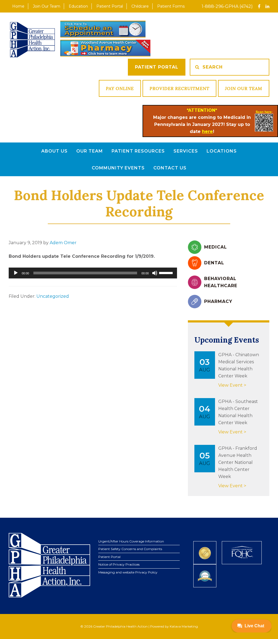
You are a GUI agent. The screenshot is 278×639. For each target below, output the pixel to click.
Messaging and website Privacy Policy (127, 572)
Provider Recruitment (179, 88)
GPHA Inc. (32, 39)
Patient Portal (156, 67)
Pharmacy (218, 301)
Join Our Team (243, 88)
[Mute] (154, 273)
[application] (93, 273)
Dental (214, 262)
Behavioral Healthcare (220, 282)
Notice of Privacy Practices (119, 564)
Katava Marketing (184, 626)
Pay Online (120, 88)
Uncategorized (52, 296)
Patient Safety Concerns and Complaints (130, 549)
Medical (215, 247)
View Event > (232, 385)
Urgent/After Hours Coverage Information (131, 541)
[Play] (15, 273)
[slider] (166, 272)
